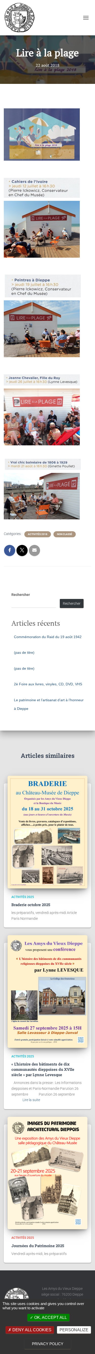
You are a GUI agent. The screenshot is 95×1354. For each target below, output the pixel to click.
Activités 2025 (22, 897)
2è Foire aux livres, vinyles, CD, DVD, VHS (48, 684)
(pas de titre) (24, 652)
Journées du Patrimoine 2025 (37, 1245)
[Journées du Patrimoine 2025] (47, 1173)
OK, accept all (50, 1317)
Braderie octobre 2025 (30, 904)
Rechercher (20, 595)
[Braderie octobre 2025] (47, 832)
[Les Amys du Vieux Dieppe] (21, 18)
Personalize (74, 1330)
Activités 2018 (37, 534)
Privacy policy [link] (47, 1344)
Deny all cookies (31, 1330)
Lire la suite (31, 1100)
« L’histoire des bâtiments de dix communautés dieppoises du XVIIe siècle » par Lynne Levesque (42, 1069)
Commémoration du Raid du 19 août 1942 (48, 637)
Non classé (64, 534)
